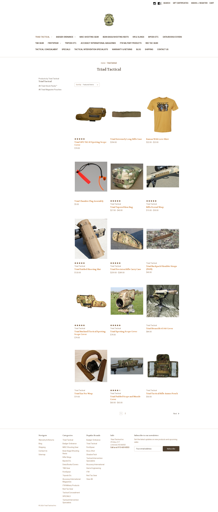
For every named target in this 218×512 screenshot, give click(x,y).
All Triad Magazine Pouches (50, 89)
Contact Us (162, 49)
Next (175, 414)
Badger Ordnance (64, 37)
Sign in (194, 3)
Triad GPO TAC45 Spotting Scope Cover (90, 143)
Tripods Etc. (71, 43)
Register (203, 3)
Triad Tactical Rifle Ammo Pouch (162, 393)
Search (166, 3)
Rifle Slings (138, 37)
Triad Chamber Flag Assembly (88, 201)
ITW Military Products (131, 43)
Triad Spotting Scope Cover (123, 331)
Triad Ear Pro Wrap (83, 393)
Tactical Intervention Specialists (91, 49)
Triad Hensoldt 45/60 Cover (159, 328)
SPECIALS (66, 49)
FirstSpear (53, 43)
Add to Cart (91, 181)
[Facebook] (159, 3)
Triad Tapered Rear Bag (121, 207)
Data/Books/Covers (172, 37)
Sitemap (42, 455)
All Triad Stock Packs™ (48, 86)
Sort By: (78, 85)
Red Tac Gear (152, 43)
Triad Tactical (42, 37)
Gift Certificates (180, 3)
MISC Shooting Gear (89, 37)
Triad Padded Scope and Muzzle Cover (125, 398)
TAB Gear (39, 43)
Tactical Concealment (46, 49)
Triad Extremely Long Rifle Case (126, 139)
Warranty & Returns (122, 49)
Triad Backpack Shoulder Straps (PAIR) (161, 267)
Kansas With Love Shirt (157, 139)
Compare (90, 115)
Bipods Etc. (153, 37)
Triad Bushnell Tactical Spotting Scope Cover (90, 333)
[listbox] (91, 85)
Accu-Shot (90, 451)
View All (89, 479)
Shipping (149, 49)
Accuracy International (95, 464)
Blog (138, 49)
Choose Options (91, 119)
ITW (87, 472)
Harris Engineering (93, 468)
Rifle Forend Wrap (155, 207)
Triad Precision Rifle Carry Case (125, 269)
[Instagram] (154, 3)
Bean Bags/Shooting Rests (116, 37)
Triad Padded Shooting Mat (87, 269)
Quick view (89, 110)
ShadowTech (91, 455)
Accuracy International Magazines (98, 43)
